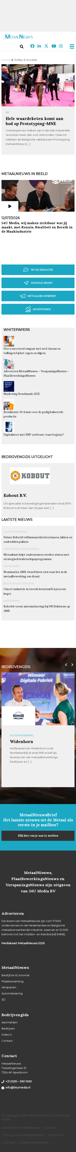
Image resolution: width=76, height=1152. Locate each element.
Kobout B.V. (15, 495)
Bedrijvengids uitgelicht (27, 457)
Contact (7, 1040)
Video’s (6, 1034)
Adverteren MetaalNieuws (20, 1128)
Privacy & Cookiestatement (24, 1135)
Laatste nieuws (17, 520)
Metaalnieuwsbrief (41, 295)
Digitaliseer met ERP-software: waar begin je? (34, 434)
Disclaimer (56, 1135)
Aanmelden (9, 1022)
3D (7, 112)
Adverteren (42, 309)
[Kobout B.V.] (30, 491)
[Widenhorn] (18, 716)
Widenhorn (21, 741)
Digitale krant (42, 282)
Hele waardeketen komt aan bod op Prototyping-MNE (34, 121)
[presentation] (65, 665)
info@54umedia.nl (18, 1087)
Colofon (50, 1128)
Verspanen (11, 566)
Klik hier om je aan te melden (38, 835)
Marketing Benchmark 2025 (22, 394)
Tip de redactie (42, 269)
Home (5, 59)
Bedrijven (8, 1028)
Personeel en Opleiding (21, 548)
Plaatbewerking (12, 981)
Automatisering (15, 531)
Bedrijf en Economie (19, 583)
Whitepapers (17, 330)
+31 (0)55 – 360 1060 (19, 1081)
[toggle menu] (71, 46)
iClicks (5, 1119)
